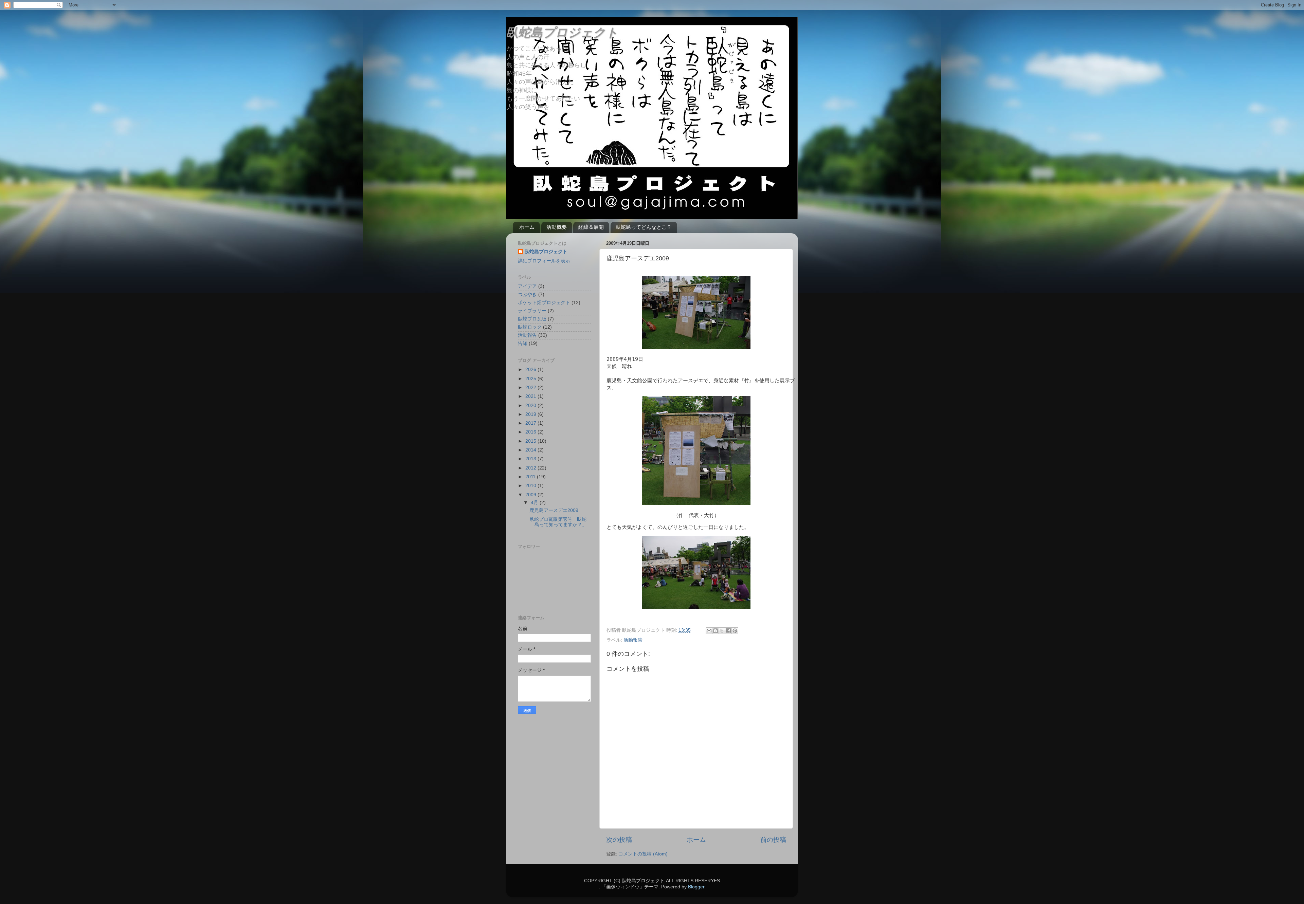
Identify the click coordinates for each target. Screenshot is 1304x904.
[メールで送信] (709, 630)
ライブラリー (532, 310)
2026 (531, 369)
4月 (535, 502)
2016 (531, 432)
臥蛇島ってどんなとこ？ (644, 227)
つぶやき (527, 294)
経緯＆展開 (591, 227)
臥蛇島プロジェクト (562, 32)
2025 (531, 378)
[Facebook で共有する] (728, 630)
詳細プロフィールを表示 (544, 260)
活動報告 (632, 640)
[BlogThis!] (715, 630)
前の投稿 (773, 839)
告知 (522, 343)
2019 (531, 414)
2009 (531, 494)
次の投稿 (619, 839)
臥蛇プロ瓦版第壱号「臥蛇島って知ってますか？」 (558, 522)
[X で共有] (722, 630)
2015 (531, 441)
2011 (531, 476)
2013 (531, 458)
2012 (531, 468)
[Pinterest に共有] (734, 630)
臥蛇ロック (530, 327)
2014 (531, 450)
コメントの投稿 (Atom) (643, 853)
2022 (531, 387)
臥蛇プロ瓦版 (532, 318)
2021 (531, 396)
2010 (531, 485)
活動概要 (556, 227)
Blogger (696, 886)
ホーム (527, 227)
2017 (531, 423)
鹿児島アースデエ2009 (553, 510)
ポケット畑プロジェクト (544, 302)
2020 (531, 405)
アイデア (527, 286)
